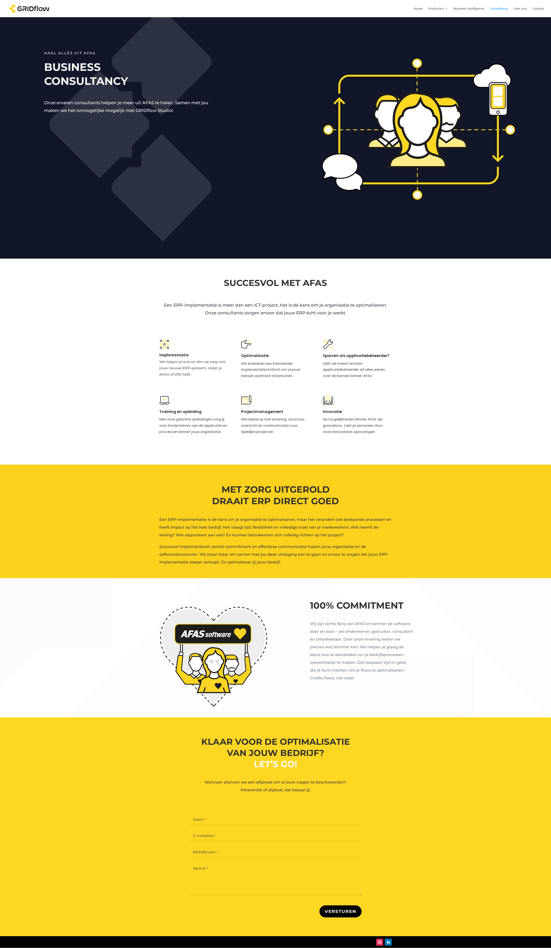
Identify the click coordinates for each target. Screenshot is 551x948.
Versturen (340, 911)
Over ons (520, 9)
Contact (538, 9)
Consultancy (499, 9)
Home (418, 9)
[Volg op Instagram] (379, 942)
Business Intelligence (468, 9)
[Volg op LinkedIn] (388, 942)
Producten (436, 9)
